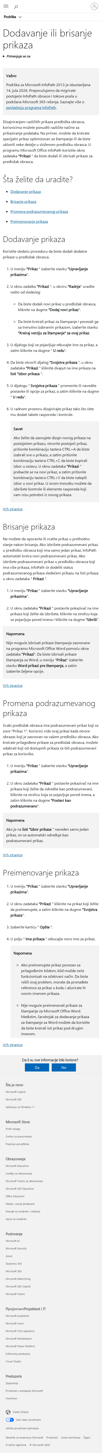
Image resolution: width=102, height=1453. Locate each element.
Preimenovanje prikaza (29, 221)
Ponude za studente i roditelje (23, 1211)
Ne (63, 1067)
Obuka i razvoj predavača (20, 1204)
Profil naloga (13, 1129)
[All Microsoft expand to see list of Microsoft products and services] (6, 6)
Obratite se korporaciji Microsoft (24, 1437)
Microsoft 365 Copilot (18, 1286)
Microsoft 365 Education (20, 1188)
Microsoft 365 (14, 1099)
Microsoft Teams (15, 1294)
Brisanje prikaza (23, 201)
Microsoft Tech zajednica (20, 1331)
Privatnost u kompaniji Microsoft (24, 1390)
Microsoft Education (17, 1166)
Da (37, 1067)
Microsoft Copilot (16, 1092)
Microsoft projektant (17, 1316)
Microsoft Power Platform (20, 1346)
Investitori (11, 1398)
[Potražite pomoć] (17, 6)
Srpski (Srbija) (20, 1412)
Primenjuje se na (18, 56)
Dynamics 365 (14, 1263)
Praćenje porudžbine (17, 1144)
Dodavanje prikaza (25, 191)
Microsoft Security (16, 1248)
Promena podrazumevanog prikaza (39, 211)
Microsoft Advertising (18, 1279)
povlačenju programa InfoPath (31, 107)
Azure (9, 1256)
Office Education (15, 1196)
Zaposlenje (12, 1383)
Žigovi (86, 1437)
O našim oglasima (16, 1445)
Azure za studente (16, 1219)
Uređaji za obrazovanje (19, 1173)
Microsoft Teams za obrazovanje (24, 1181)
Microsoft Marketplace (19, 1338)
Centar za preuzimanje (19, 1136)
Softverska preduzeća (18, 1353)
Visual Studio (13, 1361)
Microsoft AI (13, 1241)
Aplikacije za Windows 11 (20, 1107)
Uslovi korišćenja (70, 1437)
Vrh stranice (13, 508)
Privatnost (52, 1437)
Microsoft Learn (15, 1323)
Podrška (10, 16)
